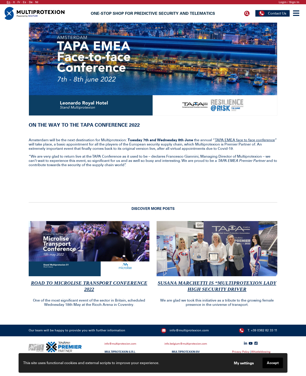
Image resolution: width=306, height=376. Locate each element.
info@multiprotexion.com (189, 330)
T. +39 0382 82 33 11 (262, 330)
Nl (36, 2)
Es (24, 2)
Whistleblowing (260, 351)
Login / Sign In (289, 2)
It (14, 2)
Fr (18, 2)
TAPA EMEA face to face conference (245, 140)
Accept (273, 363)
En (8, 2)
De (30, 2)
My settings (244, 363)
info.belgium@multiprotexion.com (185, 343)
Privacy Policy (241, 351)
